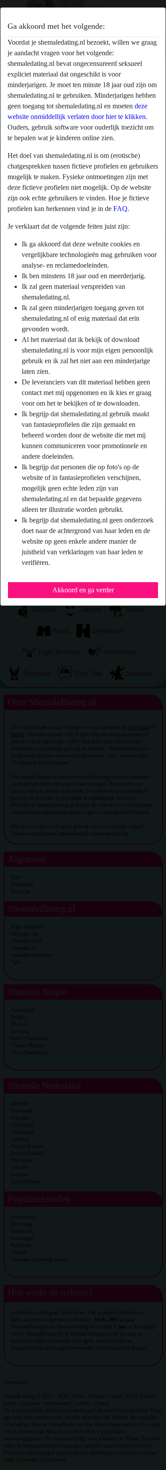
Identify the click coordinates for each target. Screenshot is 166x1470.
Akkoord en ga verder (83, 590)
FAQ (120, 208)
